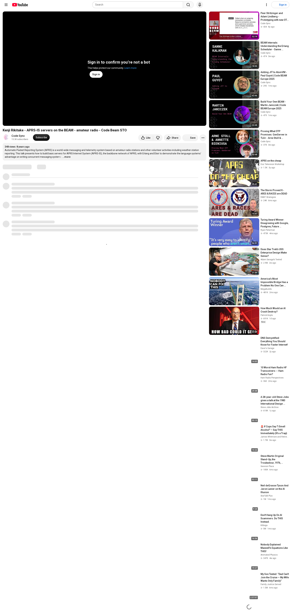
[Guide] (6, 5)
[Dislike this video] (158, 137)
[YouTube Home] (19, 4)
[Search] (188, 4)
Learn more (130, 68)
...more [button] (66, 156)
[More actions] (203, 137)
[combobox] (138, 5)
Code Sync (18, 135)
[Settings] (266, 5)
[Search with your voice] (199, 4)
